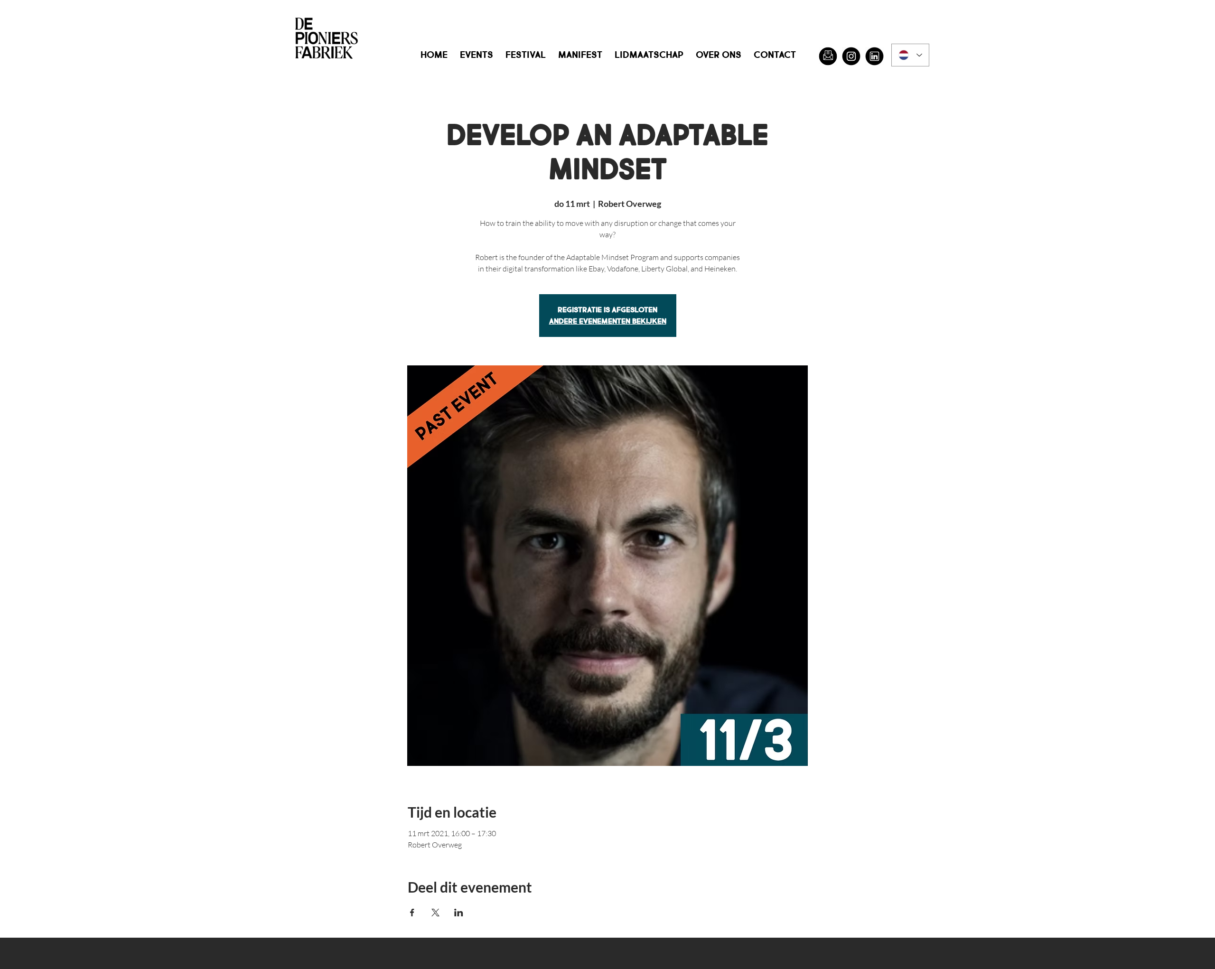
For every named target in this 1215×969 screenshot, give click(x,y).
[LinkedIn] (874, 56)
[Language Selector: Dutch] (910, 55)
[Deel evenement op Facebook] (412, 912)
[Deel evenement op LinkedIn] (458, 912)
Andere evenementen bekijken (607, 321)
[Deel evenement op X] (435, 912)
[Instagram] (851, 56)
